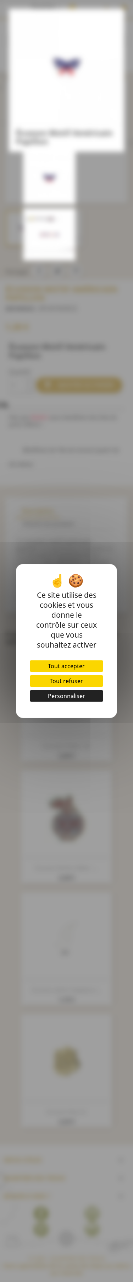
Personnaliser (66, 696)
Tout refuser (66, 681)
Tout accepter (66, 666)
